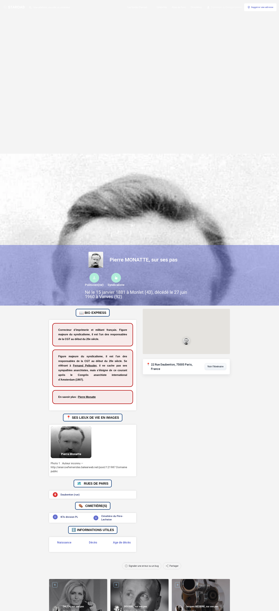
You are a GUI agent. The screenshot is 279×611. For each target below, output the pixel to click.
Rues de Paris (179, 7)
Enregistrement (234, 7)
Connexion (216, 7)
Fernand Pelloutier (85, 365)
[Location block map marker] (186, 341)
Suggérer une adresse (262, 7)
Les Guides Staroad (137, 7)
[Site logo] (14, 7)
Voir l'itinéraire (215, 366)
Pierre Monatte (87, 397)
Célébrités (162, 7)
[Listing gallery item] (71, 442)
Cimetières (196, 7)
